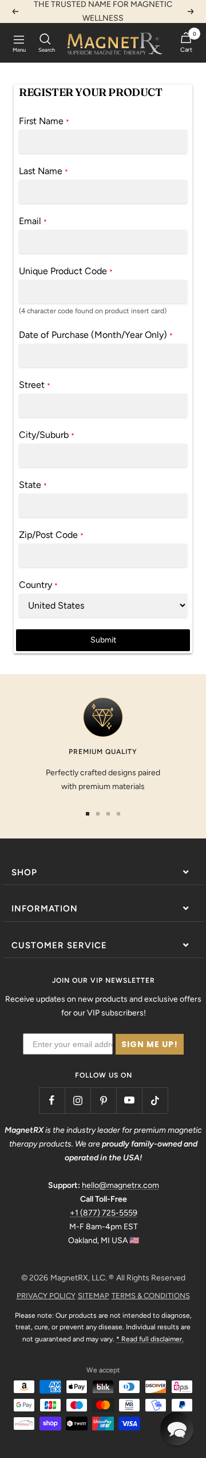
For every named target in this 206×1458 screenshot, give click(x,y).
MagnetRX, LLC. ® (82, 1278)
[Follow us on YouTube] (129, 1100)
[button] (176, 1428)
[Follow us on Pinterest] (103, 1100)
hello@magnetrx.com (120, 1185)
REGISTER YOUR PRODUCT (91, 92)
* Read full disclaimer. (150, 1339)
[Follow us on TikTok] (155, 1100)
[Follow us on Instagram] (77, 1100)
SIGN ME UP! (149, 1044)
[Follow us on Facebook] (52, 1100)
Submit (103, 640)
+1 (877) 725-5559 (103, 1213)
